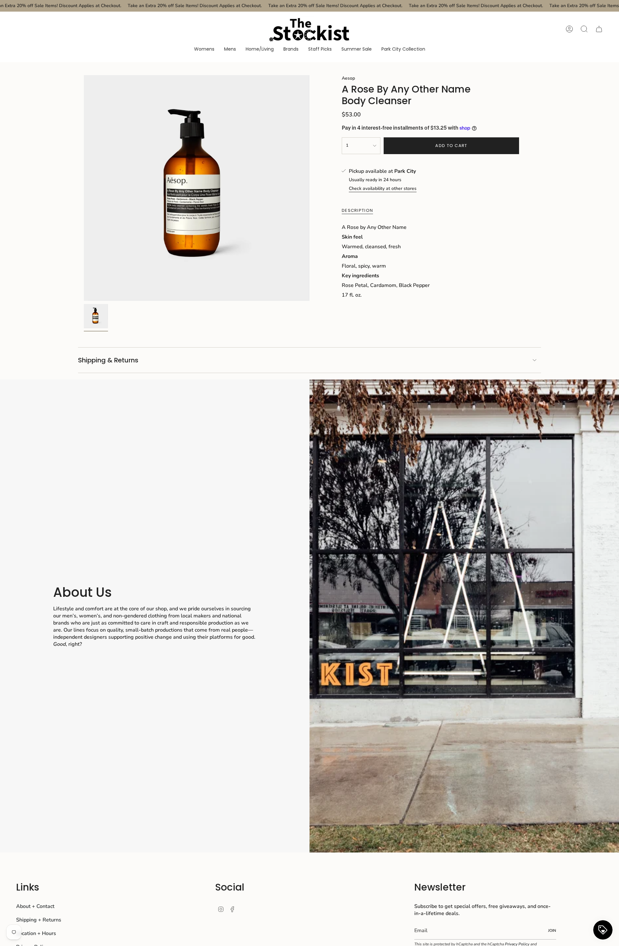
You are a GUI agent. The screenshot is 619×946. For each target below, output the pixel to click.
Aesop (348, 78)
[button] (204, 49)
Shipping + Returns (38, 919)
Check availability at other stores (383, 188)
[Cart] (599, 29)
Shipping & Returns (108, 360)
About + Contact (35, 906)
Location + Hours (36, 933)
